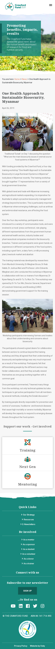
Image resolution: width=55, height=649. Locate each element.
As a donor (29, 559)
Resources (29, 519)
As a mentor (28, 540)
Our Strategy (29, 515)
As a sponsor (29, 544)
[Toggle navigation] (50, 5)
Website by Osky (37, 646)
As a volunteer (28, 554)
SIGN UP (27, 591)
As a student (28, 549)
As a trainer (29, 563)
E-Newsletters (28, 524)
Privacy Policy (20, 646)
